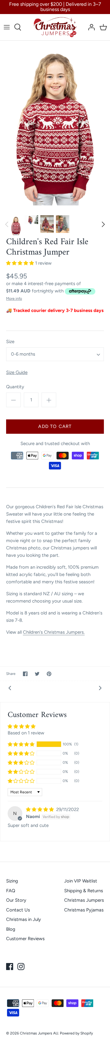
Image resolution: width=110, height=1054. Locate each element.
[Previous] (6, 224)
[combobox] (55, 354)
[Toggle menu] (6, 27)
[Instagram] (20, 966)
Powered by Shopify (76, 1033)
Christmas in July (23, 919)
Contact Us (18, 910)
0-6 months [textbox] (23, 354)
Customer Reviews (25, 938)
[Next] (103, 224)
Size (10, 341)
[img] (40, 809)
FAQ (10, 890)
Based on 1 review (26, 733)
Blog (10, 929)
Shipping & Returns (83, 890)
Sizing (12, 881)
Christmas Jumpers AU (39, 1033)
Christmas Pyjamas (84, 910)
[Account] (90, 27)
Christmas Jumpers (84, 900)
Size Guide (17, 372)
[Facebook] (9, 966)
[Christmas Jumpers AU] (55, 27)
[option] (55, 123)
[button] (20, 263)
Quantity (15, 386)
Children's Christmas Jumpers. (54, 632)
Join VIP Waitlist (80, 881)
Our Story (16, 900)
